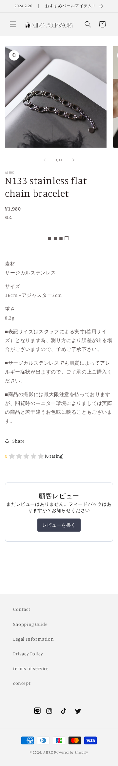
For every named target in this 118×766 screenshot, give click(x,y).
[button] (13, 24)
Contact (21, 609)
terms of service (31, 668)
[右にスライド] (73, 160)
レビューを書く (59, 525)
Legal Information (33, 639)
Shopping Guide (30, 624)
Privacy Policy (28, 653)
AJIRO (48, 752)
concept (21, 683)
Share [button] (18, 441)
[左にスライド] (44, 160)
